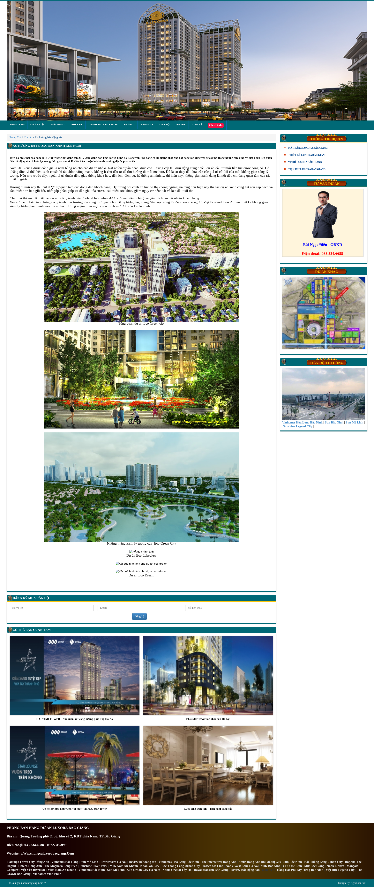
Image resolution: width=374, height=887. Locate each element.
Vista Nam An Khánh (62, 869)
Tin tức (180, 124)
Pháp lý (129, 124)
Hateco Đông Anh (30, 866)
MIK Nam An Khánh (124, 866)
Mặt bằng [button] (57, 124)
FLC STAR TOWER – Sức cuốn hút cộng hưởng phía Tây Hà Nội (75, 719)
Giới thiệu (37, 124)
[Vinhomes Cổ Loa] (323, 313)
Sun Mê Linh (89, 861)
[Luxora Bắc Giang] (187, 60)
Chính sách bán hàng (103, 124)
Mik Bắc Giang (314, 866)
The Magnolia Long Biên (60, 866)
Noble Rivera (335, 866)
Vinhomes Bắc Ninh (92, 869)
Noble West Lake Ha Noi (242, 866)
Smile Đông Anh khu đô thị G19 (260, 861)
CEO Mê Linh (292, 866)
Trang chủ (17, 124)
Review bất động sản (142, 861)
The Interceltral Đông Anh (218, 861)
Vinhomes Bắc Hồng (64, 861)
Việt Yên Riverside (33, 869)
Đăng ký (139, 616)
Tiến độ (164, 124)
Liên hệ (197, 124)
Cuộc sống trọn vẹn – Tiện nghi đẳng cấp (208, 808)
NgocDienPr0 (357, 883)
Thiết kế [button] (76, 124)
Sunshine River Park (93, 866)
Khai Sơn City (149, 866)
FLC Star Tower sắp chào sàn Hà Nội (208, 719)
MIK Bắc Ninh (270, 866)
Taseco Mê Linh (212, 866)
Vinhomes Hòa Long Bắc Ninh (179, 861)
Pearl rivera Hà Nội (113, 861)
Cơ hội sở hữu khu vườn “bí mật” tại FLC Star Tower (74, 808)
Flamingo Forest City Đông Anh (28, 861)
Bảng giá (147, 124)
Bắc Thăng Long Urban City (323, 861)
